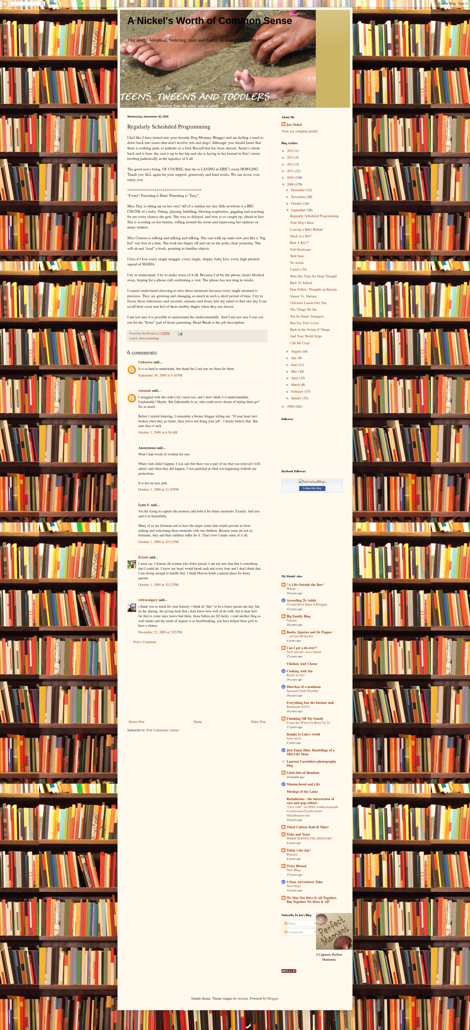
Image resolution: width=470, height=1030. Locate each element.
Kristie (143, 557)
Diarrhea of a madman (304, 686)
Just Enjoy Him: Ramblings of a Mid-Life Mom (311, 752)
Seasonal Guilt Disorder (302, 690)
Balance (292, 854)
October (297, 203)
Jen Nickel (294, 124)
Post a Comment (144, 641)
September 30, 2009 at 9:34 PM (160, 375)
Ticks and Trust (298, 834)
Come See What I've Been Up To (308, 722)
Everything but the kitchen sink (310, 702)
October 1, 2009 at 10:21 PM (158, 541)
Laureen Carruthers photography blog (311, 763)
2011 (291, 170)
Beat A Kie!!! (299, 242)
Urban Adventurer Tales (305, 881)
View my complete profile (300, 131)
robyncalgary (148, 599)
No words (297, 262)
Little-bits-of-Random (303, 772)
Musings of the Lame (302, 791)
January (297, 398)
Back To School (301, 282)
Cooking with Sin (300, 671)
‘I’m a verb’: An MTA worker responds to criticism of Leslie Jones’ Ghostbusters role (312, 811)
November (298, 196)
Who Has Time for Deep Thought (313, 276)
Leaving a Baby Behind (306, 229)
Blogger (272, 998)
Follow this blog (312, 488)
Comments (295, 932)
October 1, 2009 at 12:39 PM (158, 489)
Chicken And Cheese (302, 663)
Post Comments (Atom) (162, 730)
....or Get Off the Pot (300, 636)
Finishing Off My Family (305, 718)
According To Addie (301, 600)
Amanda (144, 390)
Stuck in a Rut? (300, 236)
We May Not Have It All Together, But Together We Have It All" (312, 899)
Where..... (293, 588)
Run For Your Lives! (304, 322)
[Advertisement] (197, 681)
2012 (291, 164)
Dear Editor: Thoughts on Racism (313, 289)
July (294, 357)
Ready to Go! (296, 675)
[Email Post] (179, 333)
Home (198, 721)
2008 (291, 406)
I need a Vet (298, 269)
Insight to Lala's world (303, 734)
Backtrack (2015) (298, 706)
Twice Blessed (296, 865)
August (296, 351)
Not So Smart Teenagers (307, 316)
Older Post (258, 721)
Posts (291, 923)
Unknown (145, 362)
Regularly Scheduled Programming (314, 215)
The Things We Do (303, 309)
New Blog (293, 870)
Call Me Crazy (300, 343)
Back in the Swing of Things (310, 329)
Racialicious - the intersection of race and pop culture (310, 800)
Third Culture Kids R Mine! (308, 826)
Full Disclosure (300, 249)
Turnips (292, 620)
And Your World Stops (306, 336)
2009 (291, 184)
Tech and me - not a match (304, 652)
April (295, 378)
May (294, 371)
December (298, 190)
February (298, 391)
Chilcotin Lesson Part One (308, 302)
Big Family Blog (298, 616)
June (294, 364)
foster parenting (149, 338)
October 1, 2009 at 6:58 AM (157, 432)
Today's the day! (299, 850)
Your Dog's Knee (302, 222)
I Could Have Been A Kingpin (307, 604)
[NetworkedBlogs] (312, 481)
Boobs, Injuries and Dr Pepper (309, 632)
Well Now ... (299, 256)
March (296, 384)
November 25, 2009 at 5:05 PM (160, 632)
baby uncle (294, 738)
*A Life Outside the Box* (305, 584)
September (299, 210)
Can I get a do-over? (302, 647)
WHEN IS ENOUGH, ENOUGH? (309, 838)
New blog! (294, 886)
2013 (291, 157)
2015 (291, 150)
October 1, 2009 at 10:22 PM (158, 584)
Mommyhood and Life (303, 784)
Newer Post (136, 721)
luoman (243, 998)
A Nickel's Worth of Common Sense (209, 20)
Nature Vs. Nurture (303, 296)
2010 (291, 177)
